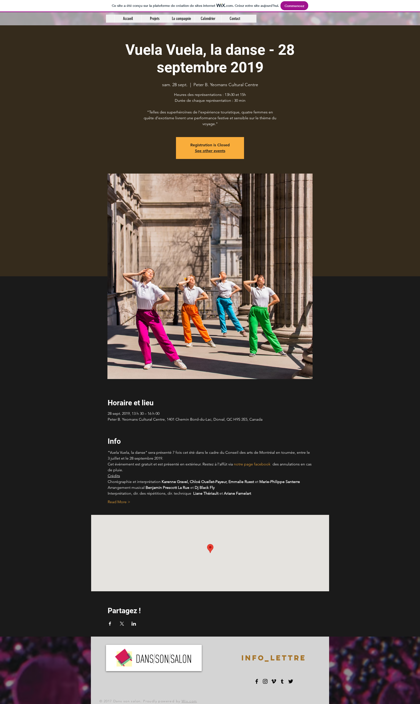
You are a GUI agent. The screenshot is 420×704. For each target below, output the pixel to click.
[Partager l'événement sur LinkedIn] (133, 624)
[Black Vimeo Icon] (274, 681)
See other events (210, 150)
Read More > (119, 502)
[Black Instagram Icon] (265, 681)
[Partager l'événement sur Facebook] (110, 624)
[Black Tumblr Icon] (282, 681)
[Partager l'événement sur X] (122, 624)
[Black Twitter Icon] (291, 681)
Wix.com (189, 701)
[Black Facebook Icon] (257, 681)
